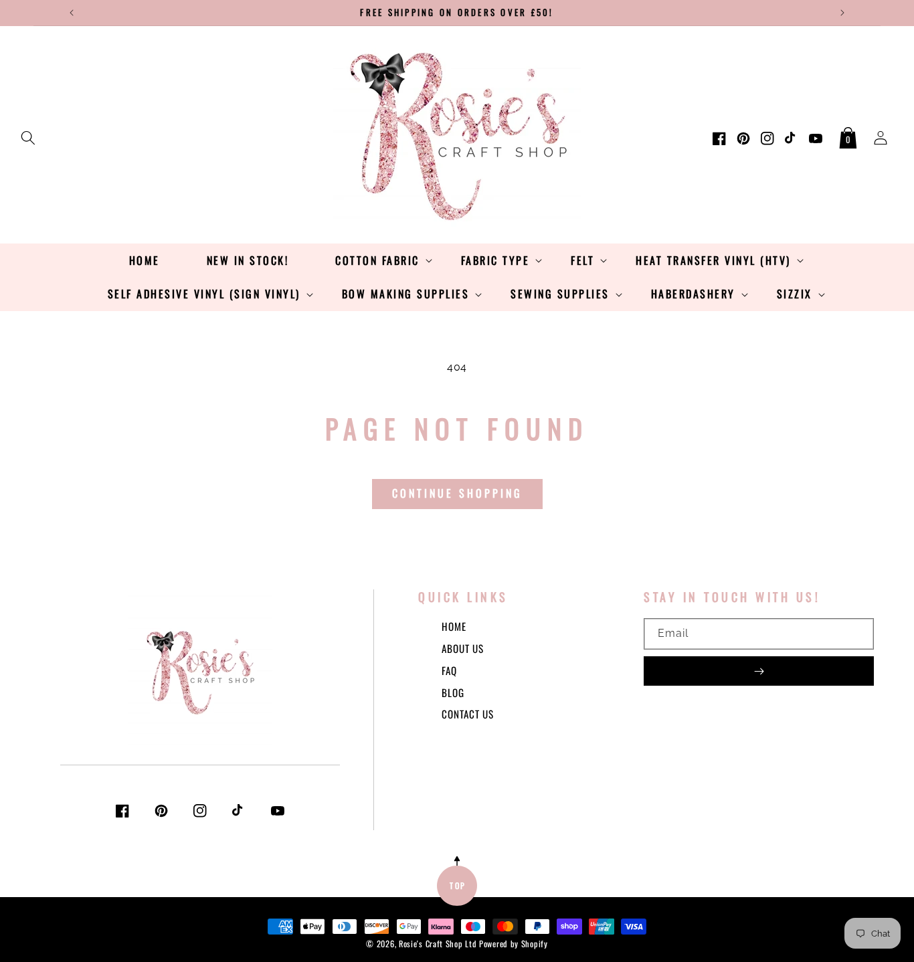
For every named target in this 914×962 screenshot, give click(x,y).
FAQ (449, 670)
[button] (28, 135)
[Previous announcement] (71, 12)
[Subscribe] (759, 671)
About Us (463, 648)
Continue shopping (457, 493)
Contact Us (468, 713)
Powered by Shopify (513, 943)
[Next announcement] (842, 12)
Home (454, 626)
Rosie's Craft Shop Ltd (437, 943)
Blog (453, 692)
